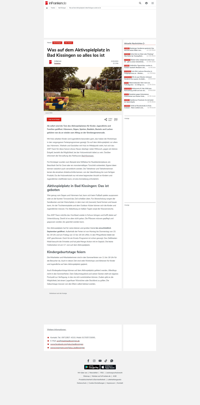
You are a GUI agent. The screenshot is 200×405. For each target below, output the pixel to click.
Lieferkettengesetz (114, 379)
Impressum (111, 383)
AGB (114, 376)
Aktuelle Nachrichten (133, 43)
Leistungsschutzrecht (114, 373)
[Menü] (152, 3)
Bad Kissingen (57, 43)
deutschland (128, 77)
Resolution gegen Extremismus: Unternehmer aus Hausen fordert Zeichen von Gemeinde (136, 96)
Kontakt (120, 383)
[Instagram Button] (94, 360)
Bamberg (127, 48)
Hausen (126, 94)
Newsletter (93, 373)
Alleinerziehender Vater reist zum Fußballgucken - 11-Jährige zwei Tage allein (137, 85)
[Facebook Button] (88, 360)
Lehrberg (127, 105)
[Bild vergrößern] (118, 70)
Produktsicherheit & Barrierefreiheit (92, 379)
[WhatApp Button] (111, 360)
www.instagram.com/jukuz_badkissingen (67, 347)
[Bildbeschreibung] (118, 107)
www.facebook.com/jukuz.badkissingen (66, 344)
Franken (127, 65)
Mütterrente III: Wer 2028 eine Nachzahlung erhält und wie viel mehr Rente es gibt (137, 90)
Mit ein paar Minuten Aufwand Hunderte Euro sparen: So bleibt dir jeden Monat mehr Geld (138, 79)
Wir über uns (82, 373)
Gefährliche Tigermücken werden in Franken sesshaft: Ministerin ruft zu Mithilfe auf (138, 67)
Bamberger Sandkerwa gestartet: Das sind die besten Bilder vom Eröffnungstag (139, 50)
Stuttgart (127, 59)
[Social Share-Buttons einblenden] (108, 120)
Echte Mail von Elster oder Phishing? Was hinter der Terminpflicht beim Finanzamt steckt (138, 56)
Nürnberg (127, 54)
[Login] (146, 3)
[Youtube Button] (100, 360)
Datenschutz (82, 383)
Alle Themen (68, 43)
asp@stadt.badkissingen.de (68, 341)
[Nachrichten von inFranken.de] (55, 3)
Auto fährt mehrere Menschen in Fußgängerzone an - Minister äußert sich (138, 73)
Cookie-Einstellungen (97, 383)
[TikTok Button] (105, 360)
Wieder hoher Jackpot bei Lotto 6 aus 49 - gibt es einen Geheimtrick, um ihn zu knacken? (139, 62)
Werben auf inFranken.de (101, 376)
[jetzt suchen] (140, 3)
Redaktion (57, 63)
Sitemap (86, 376)
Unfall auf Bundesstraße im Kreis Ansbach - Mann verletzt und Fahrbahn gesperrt (137, 108)
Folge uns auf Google (54, 119)
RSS (102, 373)
